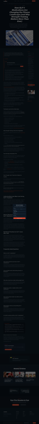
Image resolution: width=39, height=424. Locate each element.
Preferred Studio (15, 210)
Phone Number (14, 215)
